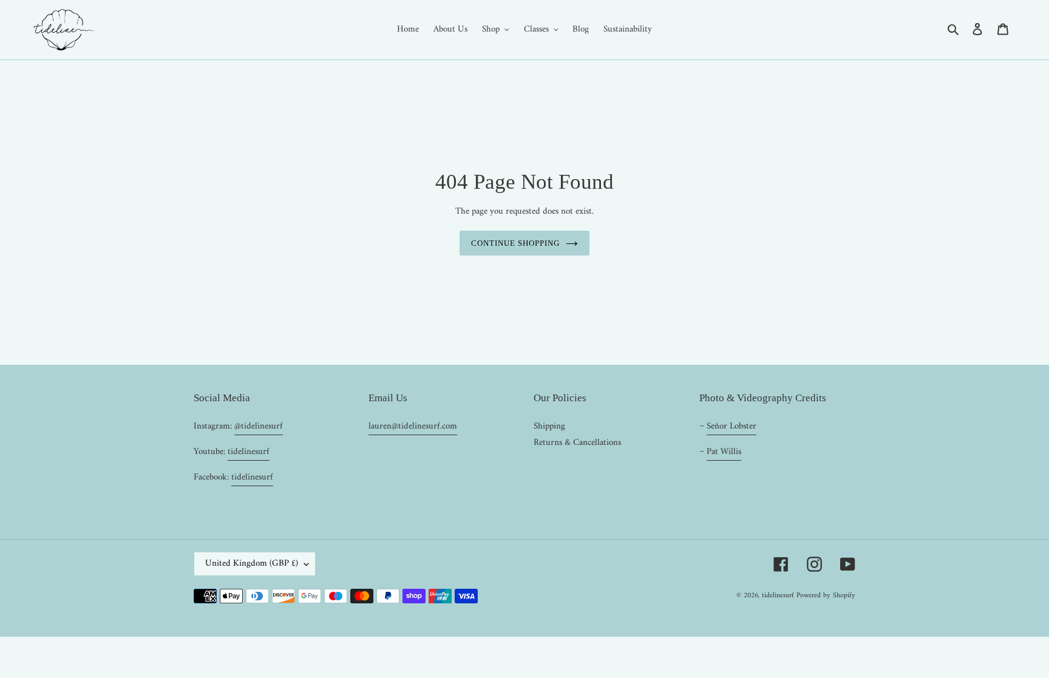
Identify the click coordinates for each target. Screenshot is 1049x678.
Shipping (549, 426)
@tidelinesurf (258, 426)
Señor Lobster (731, 426)
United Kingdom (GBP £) (251, 563)
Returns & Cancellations (577, 443)
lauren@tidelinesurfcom (412, 426)
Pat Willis (724, 452)
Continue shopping (515, 243)
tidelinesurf (249, 452)
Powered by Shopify (825, 595)
